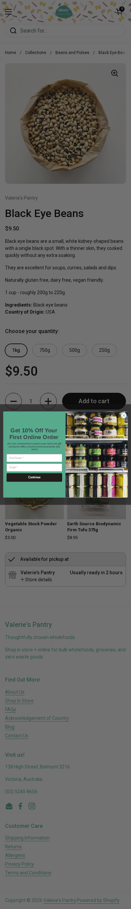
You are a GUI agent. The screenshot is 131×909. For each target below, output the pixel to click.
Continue (34, 477)
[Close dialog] (124, 415)
